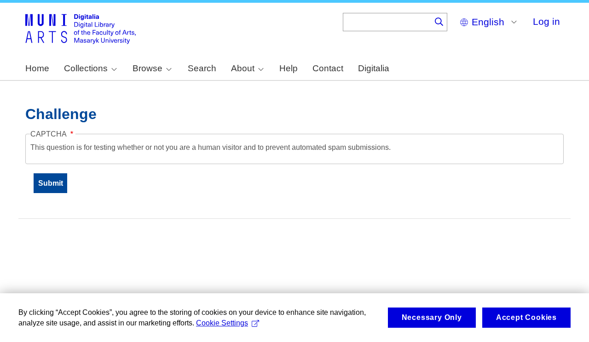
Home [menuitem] (37, 68)
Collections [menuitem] (86, 68)
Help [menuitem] (288, 68)
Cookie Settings (222, 323)
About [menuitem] (242, 68)
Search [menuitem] (202, 68)
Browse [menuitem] (147, 68)
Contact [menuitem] (327, 68)
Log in (546, 21)
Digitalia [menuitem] (373, 68)
